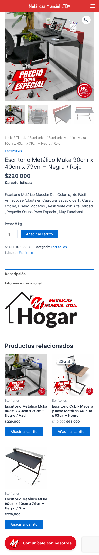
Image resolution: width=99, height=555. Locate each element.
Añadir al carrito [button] (24, 431)
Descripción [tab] (15, 274)
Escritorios (37, 137)
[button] (86, 20)
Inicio (9, 137)
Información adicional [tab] (23, 283)
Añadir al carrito (39, 234)
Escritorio (26, 252)
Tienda (21, 137)
